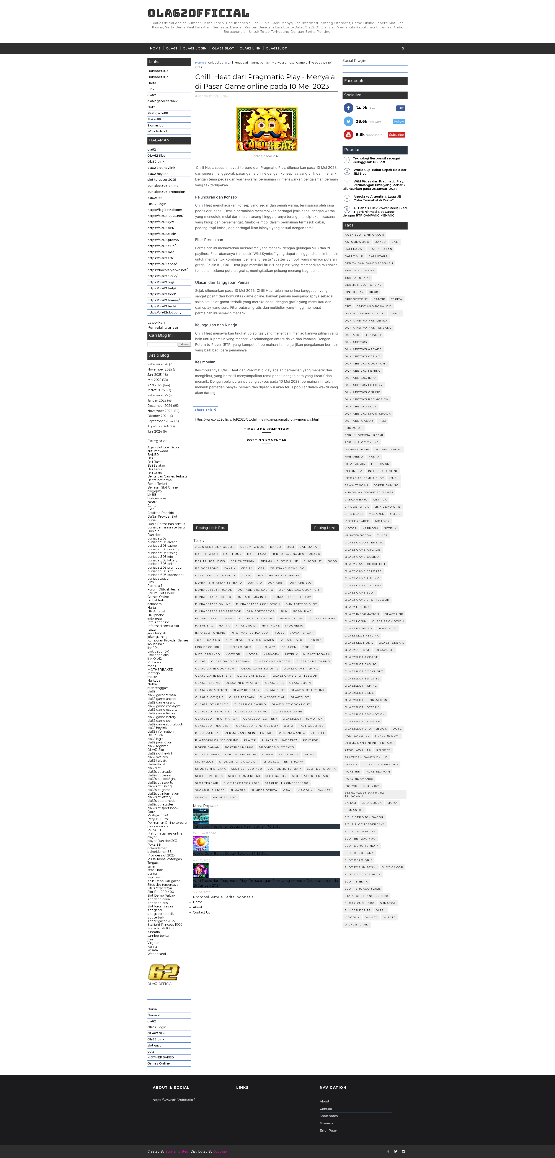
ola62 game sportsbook (165, 724)
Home (155, 48)
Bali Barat (154, 462)
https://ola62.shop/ (162, 264)
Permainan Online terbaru (167, 823)
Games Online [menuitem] (158, 1063)
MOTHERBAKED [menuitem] (160, 1057)
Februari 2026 (157, 364)
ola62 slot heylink (161, 168)
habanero (154, 604)
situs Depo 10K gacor (163, 881)
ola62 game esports (162, 710)
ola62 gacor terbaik (162, 101)
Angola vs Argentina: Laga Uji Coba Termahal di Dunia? (377, 198)
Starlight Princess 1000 (165, 925)
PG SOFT (154, 830)
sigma (152, 874)
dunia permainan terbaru (166, 527)
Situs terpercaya (159, 888)
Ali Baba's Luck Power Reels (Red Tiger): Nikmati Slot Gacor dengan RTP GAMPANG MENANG (375, 211)
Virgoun (153, 943)
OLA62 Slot (223, 48)
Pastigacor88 (157, 113)
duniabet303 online (162, 186)
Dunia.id (153, 531)
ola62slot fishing (159, 786)
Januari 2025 (156, 400)
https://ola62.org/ (160, 282)
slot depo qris (157, 903)
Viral (150, 939)
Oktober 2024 (157, 416)
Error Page (328, 1130)
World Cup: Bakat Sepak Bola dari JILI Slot (230, 853)
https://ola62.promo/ (163, 240)
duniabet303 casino (162, 546)
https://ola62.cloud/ (162, 276)
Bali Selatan (156, 465)
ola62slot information (163, 794)
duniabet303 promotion (166, 192)
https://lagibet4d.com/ (164, 210)
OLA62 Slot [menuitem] (156, 1033)
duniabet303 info (160, 557)
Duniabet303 (157, 71)
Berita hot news (159, 480)
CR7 (150, 509)
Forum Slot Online (161, 593)
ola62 (151, 95)
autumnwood (157, 451)
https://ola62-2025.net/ (165, 216)
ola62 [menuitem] (151, 1021)
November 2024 (159, 411)
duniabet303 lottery (162, 560)
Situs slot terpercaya (162, 885)
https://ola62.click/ (161, 234)
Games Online (158, 597)
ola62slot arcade (159, 772)
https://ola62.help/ (161, 288)
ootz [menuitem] (150, 1051)
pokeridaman (157, 848)
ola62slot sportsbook (162, 808)
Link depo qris (157, 655)
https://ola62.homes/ (163, 300)
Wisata (152, 950)
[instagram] (403, 1151)
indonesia (154, 618)
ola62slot (276, 48)
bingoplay (154, 491)
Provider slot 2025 (161, 855)
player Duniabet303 (162, 841)
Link (150, 89)
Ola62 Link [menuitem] (155, 1039)
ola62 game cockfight (164, 706)
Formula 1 (154, 586)
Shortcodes (329, 1116)
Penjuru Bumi (157, 819)
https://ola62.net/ (160, 228)
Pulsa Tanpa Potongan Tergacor (164, 861)
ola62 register (157, 746)
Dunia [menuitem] (152, 1009)
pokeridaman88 (159, 852)
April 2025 (154, 385)
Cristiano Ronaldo (160, 513)
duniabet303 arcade (162, 542)
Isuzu (151, 629)
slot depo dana (158, 899)
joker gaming (157, 637)
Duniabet (154, 535)
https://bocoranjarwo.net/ (167, 270)
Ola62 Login (195, 48)
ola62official (156, 764)
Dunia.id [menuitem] (153, 1015)
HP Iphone (155, 615)
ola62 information (160, 731)
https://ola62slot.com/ (164, 312)
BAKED (153, 455)
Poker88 (154, 119)
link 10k (152, 648)
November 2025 (159, 369)
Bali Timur (154, 469)
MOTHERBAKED (160, 670)
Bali (150, 458)
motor (152, 677)
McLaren (154, 662)
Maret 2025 (156, 390)
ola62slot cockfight (161, 779)
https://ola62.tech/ (161, 306)
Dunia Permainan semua (166, 524)
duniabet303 (156, 538)
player (152, 837)
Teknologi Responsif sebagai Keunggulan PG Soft (236, 826)
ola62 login (155, 739)
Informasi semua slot (163, 626)
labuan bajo (156, 644)
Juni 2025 (154, 375)
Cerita (151, 506)
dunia (151, 520)
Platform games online (164, 833)
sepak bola (155, 870)
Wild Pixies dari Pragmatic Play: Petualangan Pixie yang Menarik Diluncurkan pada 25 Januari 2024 (374, 185)
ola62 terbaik (156, 761)
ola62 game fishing (161, 713)
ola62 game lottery (161, 717)
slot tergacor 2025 (161, 180)
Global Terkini (157, 600)
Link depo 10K (158, 651)
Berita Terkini (157, 484)
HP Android (156, 611)
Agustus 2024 (157, 426)
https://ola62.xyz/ (160, 222)
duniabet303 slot (160, 571)
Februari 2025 (157, 395)
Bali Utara (154, 473)
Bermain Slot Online (162, 487)
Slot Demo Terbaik (161, 895)
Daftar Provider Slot (162, 516)
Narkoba (153, 680)
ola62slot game (159, 790)
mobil (151, 666)
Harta (151, 83)
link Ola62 (154, 659)
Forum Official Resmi (163, 589)
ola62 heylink (157, 174)
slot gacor (154, 910)
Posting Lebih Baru (210, 528)
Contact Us (201, 912)
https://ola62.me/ (160, 252)
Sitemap (326, 1123)
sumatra (153, 932)
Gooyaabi (220, 1151)
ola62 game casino (161, 702)
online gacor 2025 (266, 156)
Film (150, 582)
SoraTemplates (176, 1151)
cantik (152, 502)
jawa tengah (156, 633)
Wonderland (157, 131)
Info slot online (158, 622)
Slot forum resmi (160, 906)
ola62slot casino (159, 775)
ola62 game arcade (161, 699)
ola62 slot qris (157, 757)
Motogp (153, 673)
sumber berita (158, 936)
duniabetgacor (158, 579)
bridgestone (156, 498)
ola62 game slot (159, 721)
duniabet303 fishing (162, 553)
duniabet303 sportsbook (165, 575)
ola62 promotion (159, 742)
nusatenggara (157, 688)
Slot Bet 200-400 (160, 892)
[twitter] (395, 1151)
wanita (152, 946)
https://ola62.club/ (161, 246)
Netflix (152, 684)
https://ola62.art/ (160, 258)
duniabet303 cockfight (164, 549)
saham (152, 866)
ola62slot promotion (162, 801)
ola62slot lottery (159, 797)
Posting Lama (325, 528)
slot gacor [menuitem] (155, 1045)
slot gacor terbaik (160, 914)
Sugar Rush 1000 (160, 928)
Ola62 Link (250, 48)
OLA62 (172, 48)
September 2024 (160, 421)
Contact (326, 1109)
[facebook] (388, 1151)
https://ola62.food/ (161, 294)
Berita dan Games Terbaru (167, 476)
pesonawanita (157, 826)
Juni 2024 (154, 431)
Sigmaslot (155, 125)
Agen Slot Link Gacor (163, 447)
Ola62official (198, 13)
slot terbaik (155, 917)
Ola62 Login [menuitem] (156, 1027)
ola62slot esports (160, 782)
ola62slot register (160, 804)
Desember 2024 (159, 406)
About (197, 907)
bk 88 (151, 495)
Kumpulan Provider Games (167, 640)
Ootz (151, 107)
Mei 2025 (154, 380)
